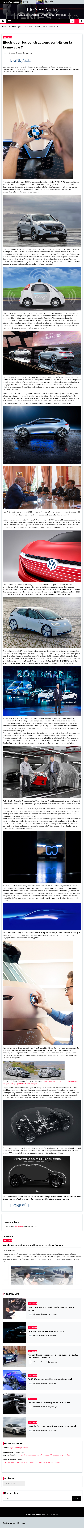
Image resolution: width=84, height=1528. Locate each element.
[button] (72, 21)
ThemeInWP (53, 1514)
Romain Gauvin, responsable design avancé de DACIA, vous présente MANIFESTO (53, 1356)
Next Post (7, 1236)
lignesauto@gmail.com (19, 1448)
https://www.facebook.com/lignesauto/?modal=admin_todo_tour (45, 1455)
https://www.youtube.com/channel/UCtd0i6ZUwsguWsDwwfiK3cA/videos (32, 1462)
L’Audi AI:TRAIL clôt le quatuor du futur (46, 1331)
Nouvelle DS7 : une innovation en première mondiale (52, 1426)
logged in (19, 1226)
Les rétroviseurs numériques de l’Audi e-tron (49, 1402)
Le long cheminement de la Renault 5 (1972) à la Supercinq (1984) (38, 2)
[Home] (3, 21)
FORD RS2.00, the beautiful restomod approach (50, 1379)
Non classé (8, 37)
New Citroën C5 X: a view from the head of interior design (51, 1308)
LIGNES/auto (42, 9)
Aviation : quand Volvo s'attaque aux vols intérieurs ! (33, 1245)
